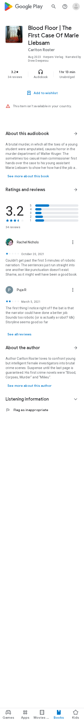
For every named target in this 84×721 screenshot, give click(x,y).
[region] (42, 74)
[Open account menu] (76, 6)
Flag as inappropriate (27, 410)
